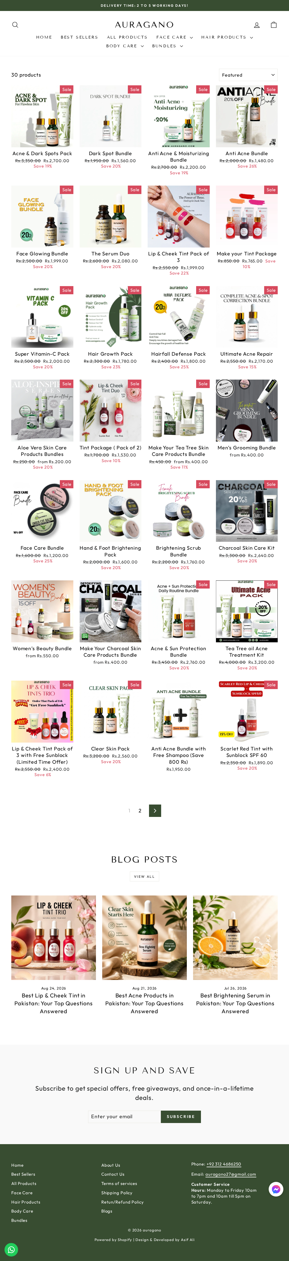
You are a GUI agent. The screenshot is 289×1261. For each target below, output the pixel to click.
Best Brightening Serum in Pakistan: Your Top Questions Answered (235, 1003)
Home (44, 37)
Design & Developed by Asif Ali (164, 1239)
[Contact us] (11, 1249)
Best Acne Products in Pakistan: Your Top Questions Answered (144, 1003)
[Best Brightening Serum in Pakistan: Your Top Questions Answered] (235, 937)
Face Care (172, 37)
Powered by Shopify (113, 1239)
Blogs (107, 1211)
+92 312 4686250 (224, 1164)
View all (144, 876)
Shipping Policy (117, 1192)
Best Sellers (79, 37)
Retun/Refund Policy (122, 1202)
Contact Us (112, 1174)
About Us (110, 1165)
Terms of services (119, 1183)
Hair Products (225, 37)
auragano (144, 25)
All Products (127, 37)
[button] (276, 1190)
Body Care (122, 46)
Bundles (165, 46)
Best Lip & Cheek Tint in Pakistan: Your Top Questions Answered (53, 1003)
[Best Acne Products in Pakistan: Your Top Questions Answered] (144, 937)
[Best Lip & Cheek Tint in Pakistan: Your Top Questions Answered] (53, 937)
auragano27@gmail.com (230, 1174)
